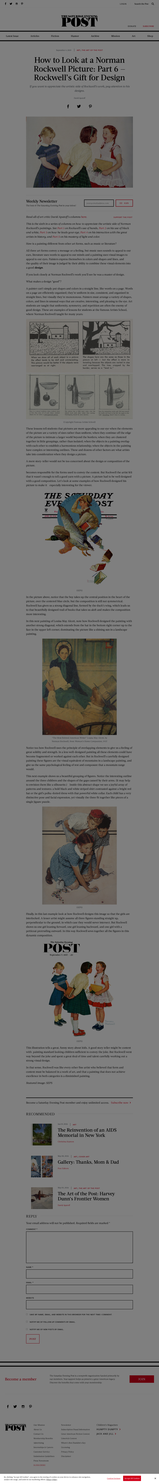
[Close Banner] (155, 1478)
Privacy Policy (51, 1479)
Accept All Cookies (132, 1478)
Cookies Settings (113, 1478)
